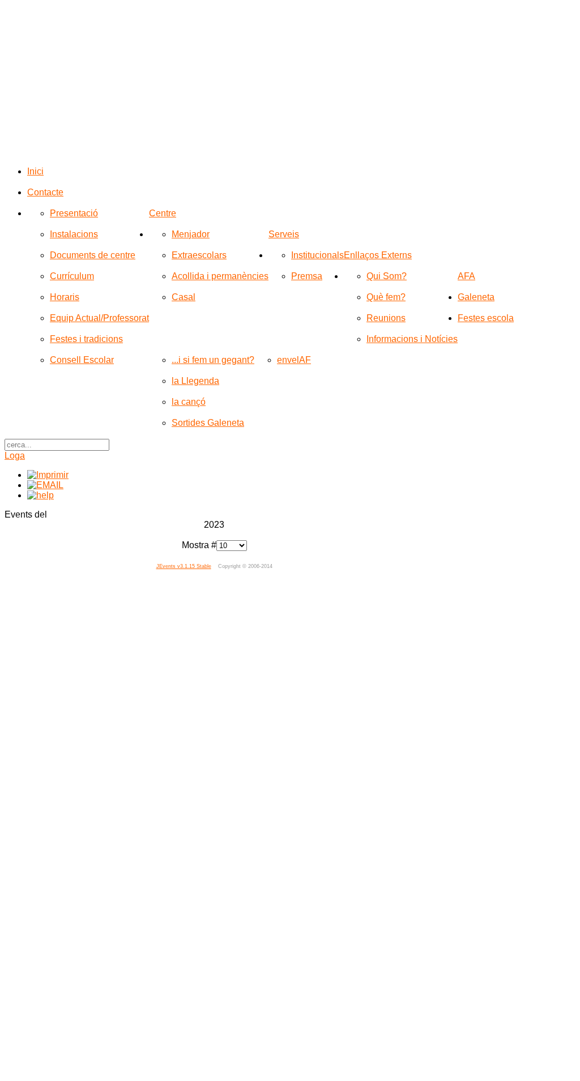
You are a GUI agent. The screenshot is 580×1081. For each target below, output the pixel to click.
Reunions (386, 318)
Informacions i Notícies (412, 339)
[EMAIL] (45, 485)
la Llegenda (195, 381)
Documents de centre (92, 255)
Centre (162, 213)
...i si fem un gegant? (213, 360)
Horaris (64, 297)
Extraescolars (199, 255)
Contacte (45, 192)
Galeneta (476, 297)
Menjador (191, 234)
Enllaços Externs (378, 255)
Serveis (283, 234)
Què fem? (386, 297)
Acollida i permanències (220, 276)
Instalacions (74, 234)
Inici (35, 171)
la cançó (189, 402)
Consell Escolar (82, 360)
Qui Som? (386, 276)
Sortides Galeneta (208, 423)
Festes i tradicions (86, 339)
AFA (466, 276)
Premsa (306, 276)
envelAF (294, 360)
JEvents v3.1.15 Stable (183, 566)
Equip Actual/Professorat (99, 318)
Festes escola (486, 318)
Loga (15, 455)
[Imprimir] (48, 475)
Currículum (72, 276)
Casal (183, 297)
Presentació (74, 213)
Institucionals (317, 255)
